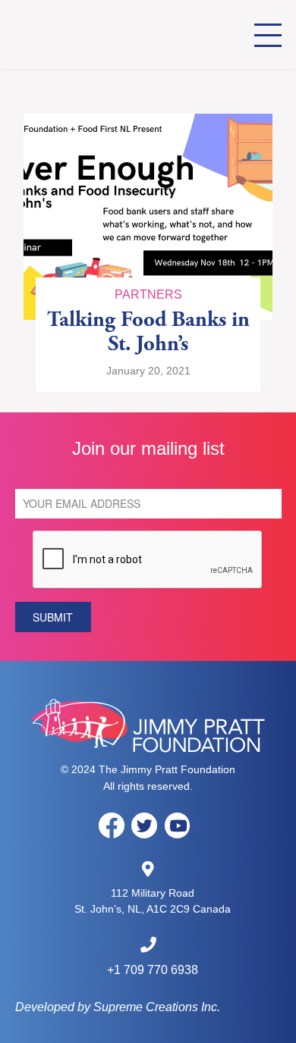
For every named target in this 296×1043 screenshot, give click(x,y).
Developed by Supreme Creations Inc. (117, 1007)
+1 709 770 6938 (152, 969)
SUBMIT (53, 617)
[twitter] (144, 825)
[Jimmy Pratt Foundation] (100, 34)
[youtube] (178, 825)
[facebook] (111, 825)
